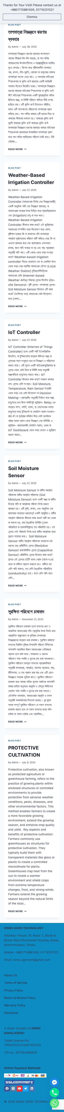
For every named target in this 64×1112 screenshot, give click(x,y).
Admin (15, 46)
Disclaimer (11, 1012)
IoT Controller (24, 332)
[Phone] (54, 1092)
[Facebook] (7, 1088)
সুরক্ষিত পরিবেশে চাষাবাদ (26, 611)
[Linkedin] (32, 1088)
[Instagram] (13, 1088)
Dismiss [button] (32, 17)
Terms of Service (15, 982)
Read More (17, 149)
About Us (10, 975)
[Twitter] (26, 1088)
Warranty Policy (14, 1005)
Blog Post (14, 24)
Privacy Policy (13, 990)
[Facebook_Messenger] (54, 1082)
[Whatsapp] (54, 1103)
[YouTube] (19, 1088)
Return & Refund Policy (19, 998)
